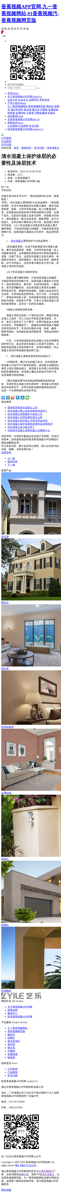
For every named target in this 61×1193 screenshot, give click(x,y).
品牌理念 (34, 99)
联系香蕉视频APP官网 (25, 129)
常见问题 (34, 126)
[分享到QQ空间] (8, 397)
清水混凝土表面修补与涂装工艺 (25, 414)
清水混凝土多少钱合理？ (21, 427)
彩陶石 (11, 1038)
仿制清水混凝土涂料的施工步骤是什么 (29, 430)
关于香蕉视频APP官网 (25, 96)
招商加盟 (13, 1010)
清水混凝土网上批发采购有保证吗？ (28, 411)
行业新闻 (23, 126)
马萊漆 (30, 113)
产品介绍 (17, 103)
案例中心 (13, 1013)
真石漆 (27, 109)
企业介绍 (13, 99)
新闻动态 (15, 122)
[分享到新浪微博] (13, 397)
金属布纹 (21, 113)
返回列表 (13, 461)
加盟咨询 (6, 452)
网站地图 (6, 1190)
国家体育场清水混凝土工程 (23, 407)
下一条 (11, 464)
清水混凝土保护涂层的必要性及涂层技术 (30, 424)
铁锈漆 (11, 113)
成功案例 (15, 116)
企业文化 (23, 99)
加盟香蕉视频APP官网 (24, 119)
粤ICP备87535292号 (25, 1165)
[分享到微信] (27, 397)
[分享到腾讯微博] (18, 397)
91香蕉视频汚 (45, 1171)
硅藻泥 (51, 113)
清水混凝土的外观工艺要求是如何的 (28, 420)
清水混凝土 (53, 148)
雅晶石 (50, 106)
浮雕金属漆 (40, 113)
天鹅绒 (44, 109)
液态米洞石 (17, 109)
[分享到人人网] (23, 397)
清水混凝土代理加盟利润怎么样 (25, 417)
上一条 (11, 458)
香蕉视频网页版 (37, 106)
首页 (13, 93)
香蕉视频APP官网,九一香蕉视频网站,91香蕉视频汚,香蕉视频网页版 (30, 13)
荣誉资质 (44, 99)
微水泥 (35, 109)
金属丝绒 (53, 109)
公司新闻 (13, 126)
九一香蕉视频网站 (18, 106)
